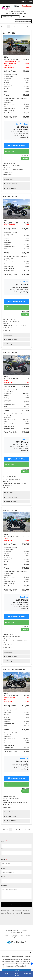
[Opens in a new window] (23, 16)
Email (3, 868)
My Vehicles (16, 974)
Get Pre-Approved (10, 188)
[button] (30, 953)
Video (26, 158)
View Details (9, 179)
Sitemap (20, 937)
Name (4, 841)
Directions (14, 935)
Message (4, 885)
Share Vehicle (8, 172)
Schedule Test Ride (11, 183)
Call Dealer (25, 156)
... (20, 26)
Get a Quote (10, 151)
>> (27, 26)
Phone (4, 859)
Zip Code (5, 877)
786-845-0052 (26, 1)
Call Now (28, 973)
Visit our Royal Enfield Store (23, 21)
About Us (6, 935)
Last (2, 856)
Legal (14, 937)
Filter (6, 973)
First (2, 848)
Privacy (21, 935)
